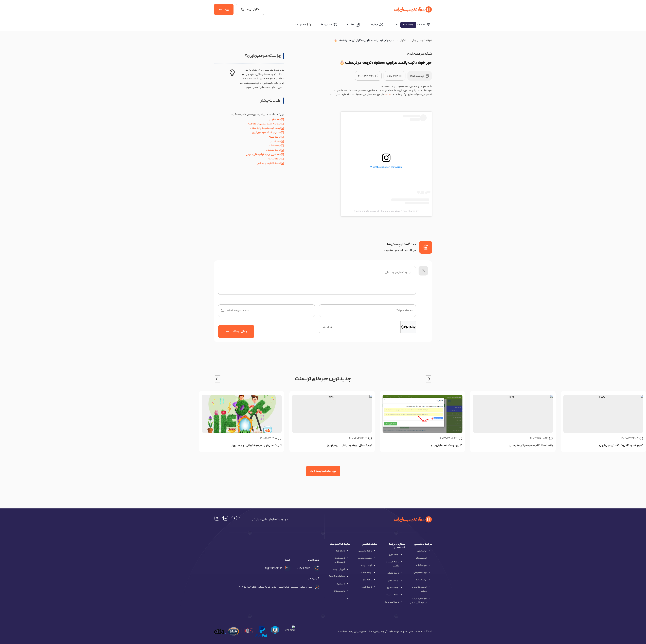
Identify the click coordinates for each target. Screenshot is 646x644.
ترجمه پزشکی (393, 573)
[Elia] (220, 631)
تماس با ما (326, 25)
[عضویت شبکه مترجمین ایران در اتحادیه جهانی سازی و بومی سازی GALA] (234, 631)
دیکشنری (340, 584)
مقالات (350, 25)
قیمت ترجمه (366, 565)
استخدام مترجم (365, 558)
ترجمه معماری (393, 587)
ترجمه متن (275, 141)
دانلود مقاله (339, 591)
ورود (226, 9)
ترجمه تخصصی (365, 551)
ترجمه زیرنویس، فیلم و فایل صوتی (263, 154)
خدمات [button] (414, 25)
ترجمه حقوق (393, 580)
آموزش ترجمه (339, 569)
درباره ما (374, 25)
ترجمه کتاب (275, 146)
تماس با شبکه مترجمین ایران (266, 133)
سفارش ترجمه (253, 9)
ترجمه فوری (275, 119)
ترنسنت (388, 95)
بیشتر (303, 25)
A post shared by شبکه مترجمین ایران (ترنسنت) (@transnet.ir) (386, 211)
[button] (275, 631)
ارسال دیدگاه (239, 331)
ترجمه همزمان (273, 150)
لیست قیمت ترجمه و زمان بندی (265, 128)
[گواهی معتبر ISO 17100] (247, 631)
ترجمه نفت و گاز (392, 602)
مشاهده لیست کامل (320, 471)
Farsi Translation (337, 576)
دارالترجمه (340, 551)
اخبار (403, 40)
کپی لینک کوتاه (417, 76)
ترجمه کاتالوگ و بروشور (269, 163)
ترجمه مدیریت (392, 595)
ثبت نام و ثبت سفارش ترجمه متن (264, 124)
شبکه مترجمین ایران (421, 40)
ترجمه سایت (274, 159)
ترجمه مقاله (275, 137)
